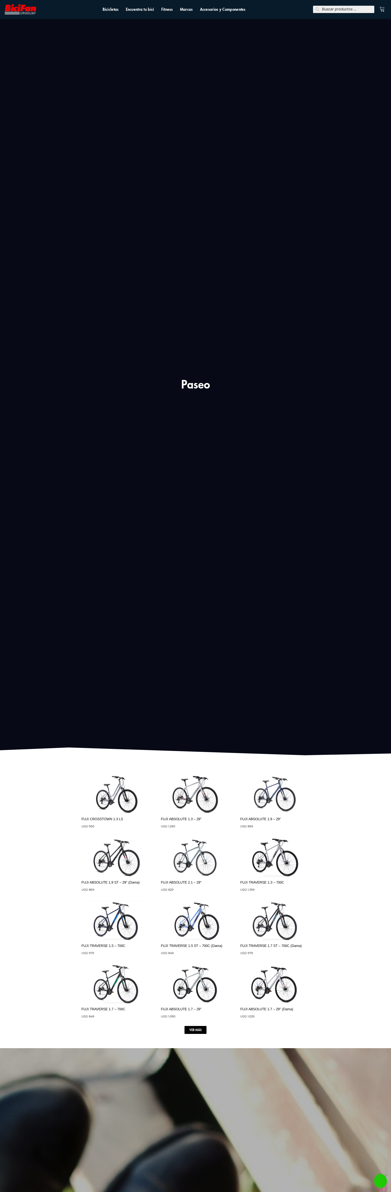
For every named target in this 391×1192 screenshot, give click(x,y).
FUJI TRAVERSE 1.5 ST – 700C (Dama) (191, 946)
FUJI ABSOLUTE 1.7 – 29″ (181, 1009)
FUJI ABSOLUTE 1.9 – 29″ (260, 819)
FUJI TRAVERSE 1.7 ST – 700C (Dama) (271, 946)
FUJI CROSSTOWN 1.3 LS (102, 819)
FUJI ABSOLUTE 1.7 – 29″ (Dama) (266, 1009)
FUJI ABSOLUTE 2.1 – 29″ (181, 882)
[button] (195, 1030)
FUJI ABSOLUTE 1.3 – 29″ (181, 819)
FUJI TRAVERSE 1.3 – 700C (262, 882)
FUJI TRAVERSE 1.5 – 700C (103, 946)
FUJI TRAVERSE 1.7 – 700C (103, 1009)
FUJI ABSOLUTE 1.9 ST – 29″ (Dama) (110, 882)
